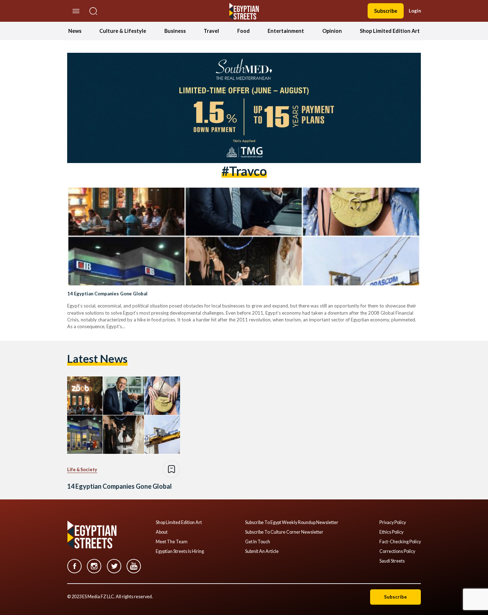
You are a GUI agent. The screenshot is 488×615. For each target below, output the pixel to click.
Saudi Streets (392, 561)
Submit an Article (262, 551)
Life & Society (82, 469)
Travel (211, 31)
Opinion (332, 31)
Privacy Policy (392, 522)
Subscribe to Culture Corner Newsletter (284, 532)
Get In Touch (257, 541)
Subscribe (385, 11)
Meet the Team (172, 541)
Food (243, 31)
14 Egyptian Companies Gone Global (107, 293)
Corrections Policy (397, 551)
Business (175, 31)
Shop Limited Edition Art (390, 31)
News (74, 31)
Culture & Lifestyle (122, 31)
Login (415, 11)
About (162, 532)
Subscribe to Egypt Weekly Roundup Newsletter (291, 522)
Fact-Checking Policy (400, 541)
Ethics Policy (391, 532)
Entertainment (286, 31)
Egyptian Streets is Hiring (180, 551)
